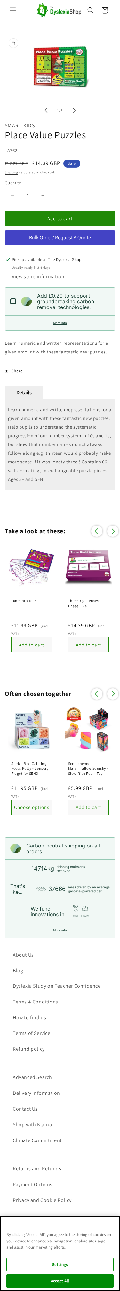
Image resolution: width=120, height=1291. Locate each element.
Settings (60, 1264)
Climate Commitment (37, 1140)
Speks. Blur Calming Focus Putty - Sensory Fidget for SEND (30, 768)
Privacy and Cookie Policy (42, 1200)
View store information (38, 276)
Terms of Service (32, 1033)
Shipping (11, 172)
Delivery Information (36, 1093)
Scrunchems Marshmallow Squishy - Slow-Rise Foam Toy (88, 768)
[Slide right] (74, 110)
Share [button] (17, 371)
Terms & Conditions (35, 1001)
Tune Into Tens (23, 600)
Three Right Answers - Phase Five (87, 603)
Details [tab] (24, 392)
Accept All (60, 1281)
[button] (13, 10)
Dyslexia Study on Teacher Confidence (57, 986)
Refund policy (29, 1049)
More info (60, 323)
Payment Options (32, 1184)
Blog (18, 970)
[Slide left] (46, 110)
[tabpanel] (60, 444)
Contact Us (25, 1108)
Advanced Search (32, 1077)
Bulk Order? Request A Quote (60, 237)
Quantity (13, 183)
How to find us (29, 1017)
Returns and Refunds (37, 1168)
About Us (23, 954)
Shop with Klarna (32, 1124)
